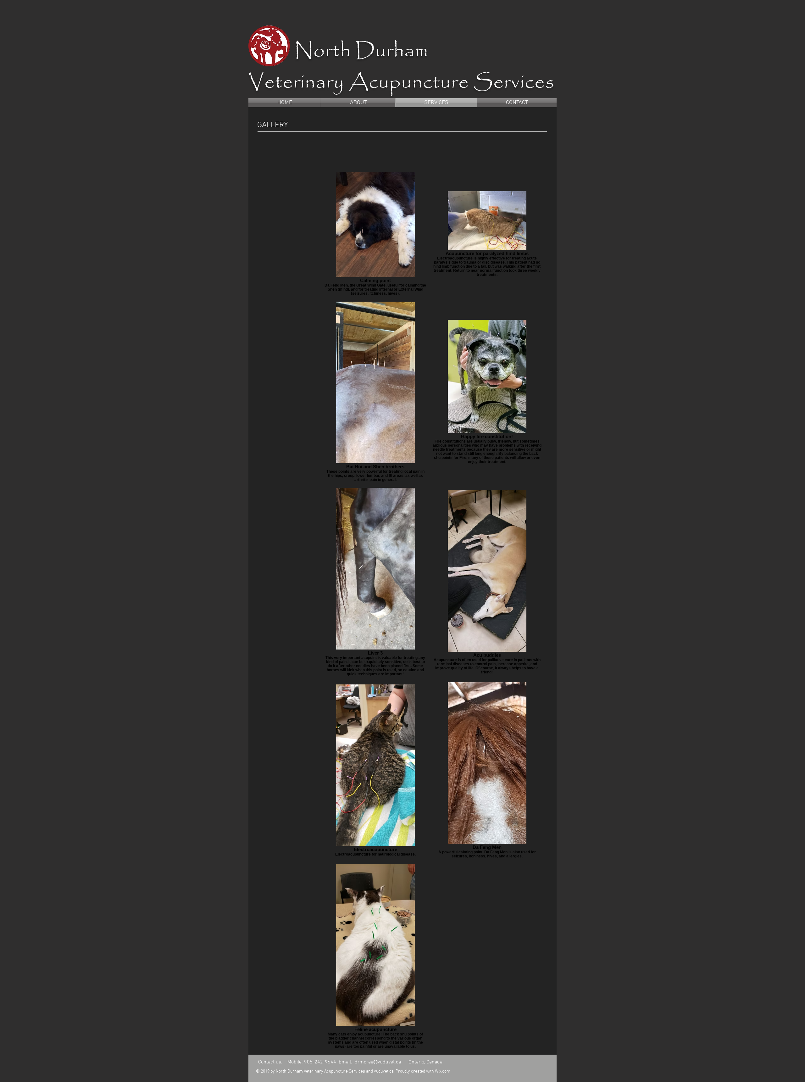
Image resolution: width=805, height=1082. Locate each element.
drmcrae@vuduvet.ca (378, 1062)
